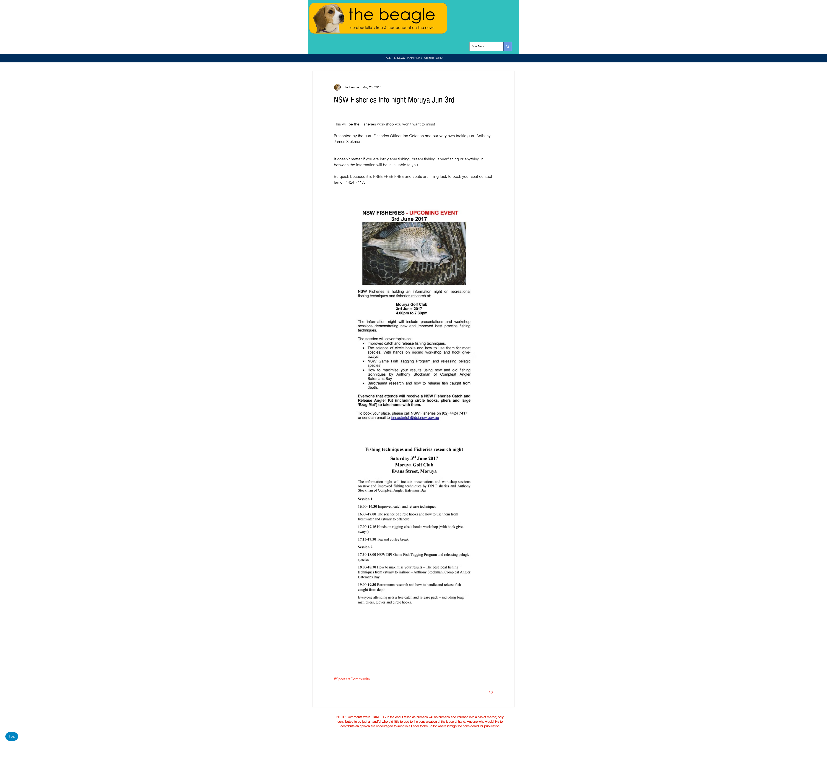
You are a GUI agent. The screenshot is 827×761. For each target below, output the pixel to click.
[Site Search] (507, 46)
